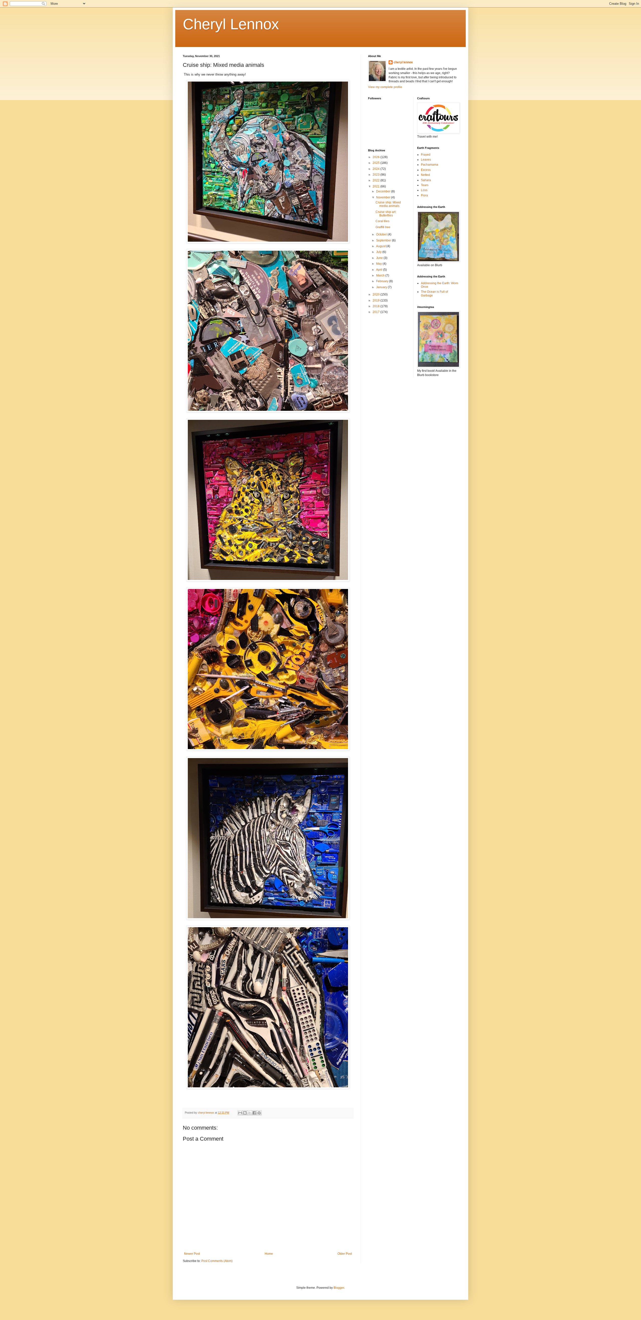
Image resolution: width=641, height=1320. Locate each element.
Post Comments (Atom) (217, 1261)
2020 (376, 294)
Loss (424, 190)
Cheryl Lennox (231, 24)
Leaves (426, 159)
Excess (426, 170)
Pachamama (429, 164)
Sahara (426, 180)
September (384, 240)
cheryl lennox (403, 62)
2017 (376, 312)
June (380, 258)
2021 (376, 186)
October (382, 234)
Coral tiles (382, 221)
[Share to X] (249, 1112)
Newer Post (192, 1253)
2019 (376, 300)
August (381, 246)
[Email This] (240, 1112)
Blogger (339, 1287)
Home (269, 1253)
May (379, 263)
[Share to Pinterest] (259, 1112)
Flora (424, 195)
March (380, 275)
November (383, 197)
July (379, 252)
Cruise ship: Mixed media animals (388, 204)
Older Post (345, 1253)
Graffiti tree (383, 227)
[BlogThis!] (244, 1112)
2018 (376, 306)
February (382, 281)
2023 (376, 174)
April (379, 269)
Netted (425, 175)
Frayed (425, 154)
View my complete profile (385, 87)
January (382, 287)
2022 (376, 180)
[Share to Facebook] (254, 1112)
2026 (376, 157)
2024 (376, 169)
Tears (424, 185)
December (383, 191)
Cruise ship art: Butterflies (386, 213)
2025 (376, 163)
